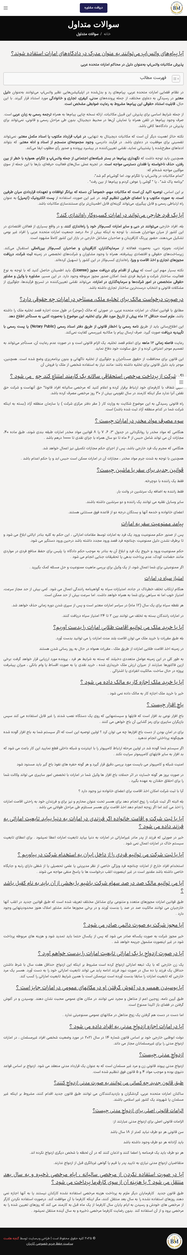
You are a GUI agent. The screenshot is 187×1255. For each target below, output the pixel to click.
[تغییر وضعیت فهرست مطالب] (174, 79)
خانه (107, 34)
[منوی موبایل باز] (5, 8)
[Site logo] (177, 7)
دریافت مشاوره (93, 7)
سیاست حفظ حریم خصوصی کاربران (49, 1243)
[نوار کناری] (181, 382)
